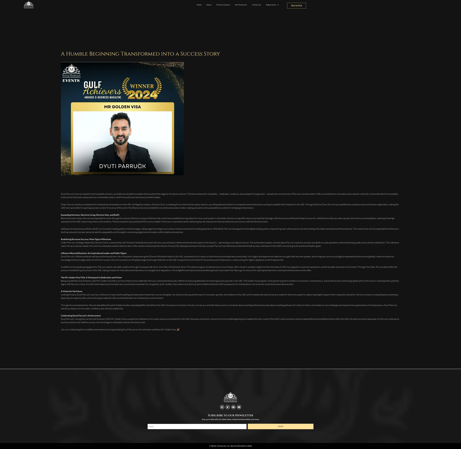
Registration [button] (271, 5)
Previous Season (223, 5)
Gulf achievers (241, 5)
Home (199, 5)
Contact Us (256, 5)
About (209, 5)
